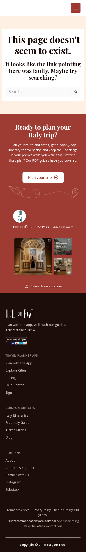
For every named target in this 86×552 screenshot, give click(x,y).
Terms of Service (18, 510)
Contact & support (20, 467)
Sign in (10, 392)
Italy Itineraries (17, 415)
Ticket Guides (16, 430)
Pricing (11, 377)
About (10, 460)
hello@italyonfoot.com (47, 526)
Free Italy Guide (17, 422)
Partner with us (17, 475)
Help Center (15, 385)
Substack (12, 489)
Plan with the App (19, 363)
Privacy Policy (42, 510)
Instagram (13, 482)
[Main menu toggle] (75, 8)
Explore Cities (16, 370)
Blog (9, 437)
